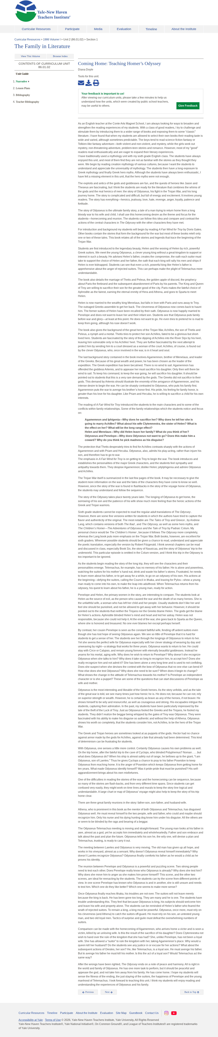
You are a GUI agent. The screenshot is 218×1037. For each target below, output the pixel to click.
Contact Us (152, 1013)
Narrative (21, 81)
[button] (198, 1031)
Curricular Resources (36, 29)
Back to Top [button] (190, 992)
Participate (72, 29)
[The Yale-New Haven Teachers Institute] (76, 11)
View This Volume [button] (30, 56)
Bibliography (23, 95)
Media (98, 29)
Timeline (151, 29)
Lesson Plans (23, 88)
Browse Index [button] (60, 56)
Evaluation (124, 29)
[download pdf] (88, 82)
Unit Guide (22, 73)
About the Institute (184, 29)
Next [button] (107, 992)
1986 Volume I (51, 39)
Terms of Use (53, 1019)
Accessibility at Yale (31, 1019)
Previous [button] (89, 992)
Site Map (121, 1013)
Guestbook (135, 1013)
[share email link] (81, 82)
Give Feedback (188, 105)
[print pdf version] (96, 82)
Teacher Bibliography (27, 101)
